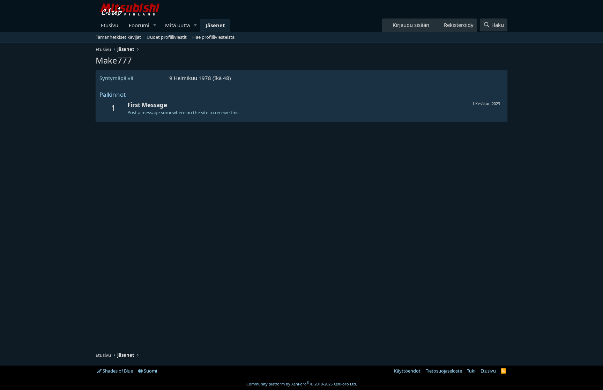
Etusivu (109, 25)
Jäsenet (215, 25)
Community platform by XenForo (301, 384)
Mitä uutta (177, 25)
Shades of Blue (117, 371)
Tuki (471, 371)
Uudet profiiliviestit (167, 37)
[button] (155, 25)
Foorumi (139, 25)
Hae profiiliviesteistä (213, 37)
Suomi (150, 371)
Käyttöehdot (407, 371)
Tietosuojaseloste (444, 371)
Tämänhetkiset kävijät (118, 37)
